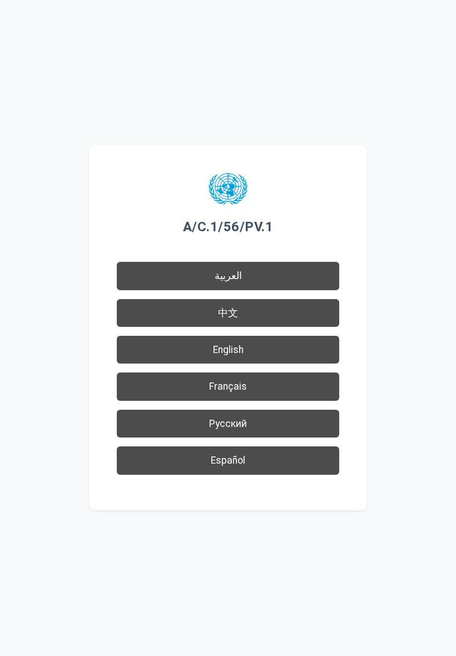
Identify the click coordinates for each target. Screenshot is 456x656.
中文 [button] (228, 313)
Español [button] (228, 460)
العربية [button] (228, 275)
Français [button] (228, 386)
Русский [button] (228, 423)
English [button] (228, 349)
